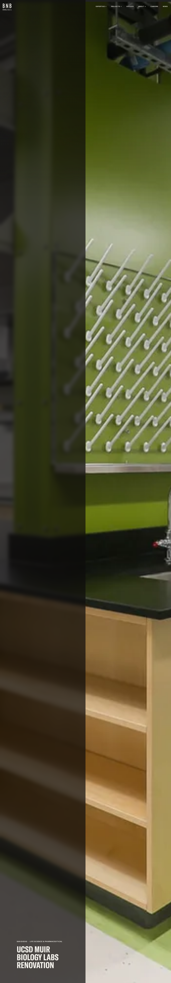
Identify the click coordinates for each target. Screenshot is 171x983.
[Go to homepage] (7, 6)
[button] (101, 6)
